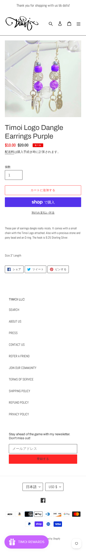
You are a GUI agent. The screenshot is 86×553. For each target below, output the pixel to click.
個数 (8, 167)
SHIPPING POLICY (19, 391)
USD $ (53, 487)
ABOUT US (15, 321)
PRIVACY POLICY (19, 414)
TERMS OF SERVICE (21, 379)
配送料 (9, 152)
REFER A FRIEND (19, 356)
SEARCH (14, 310)
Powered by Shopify (50, 538)
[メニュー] (78, 23)
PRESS (13, 333)
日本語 (31, 487)
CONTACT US (17, 344)
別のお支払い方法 (43, 213)
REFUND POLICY (19, 402)
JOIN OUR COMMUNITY (22, 368)
